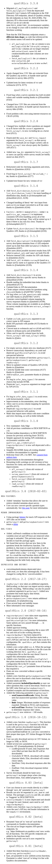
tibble (15, 524)
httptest (22, 517)
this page (26, 508)
